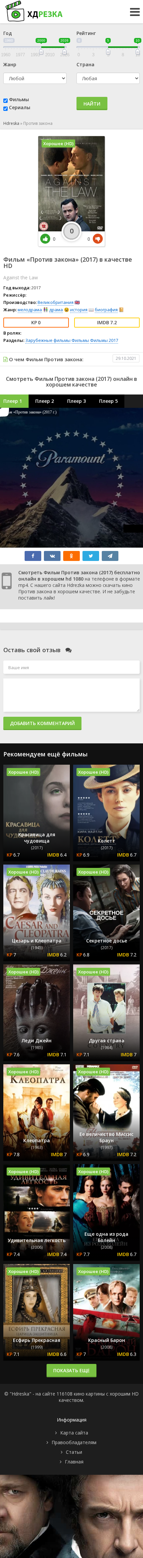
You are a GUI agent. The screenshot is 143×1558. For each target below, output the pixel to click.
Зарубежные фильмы (48, 340)
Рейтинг (86, 33)
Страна (85, 64)
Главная (74, 1461)
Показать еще (71, 1370)
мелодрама (30, 310)
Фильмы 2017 (104, 340)
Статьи (74, 1452)
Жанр (9, 64)
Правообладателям (74, 1442)
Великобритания (55, 302)
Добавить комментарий (42, 723)
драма (56, 310)
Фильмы (19, 99)
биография (106, 310)
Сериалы (19, 107)
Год (7, 33)
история (78, 310)
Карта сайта (74, 1432)
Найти (91, 104)
